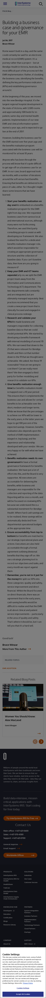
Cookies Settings (23, 988)
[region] (23, 972)
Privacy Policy (28, 983)
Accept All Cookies (23, 994)
